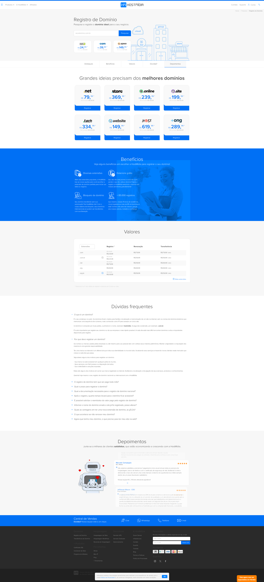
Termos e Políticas (138, 555)
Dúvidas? (153, 64)
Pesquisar (125, 33)
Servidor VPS (117, 535)
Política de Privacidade (140, 558)
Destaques (88, 64)
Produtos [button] (9, 5)
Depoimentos (175, 64)
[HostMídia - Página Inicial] (132, 5)
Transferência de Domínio (82, 539)
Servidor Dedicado (119, 539)
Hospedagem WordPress (101, 539)
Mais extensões (180, 279)
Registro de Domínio (80, 535)
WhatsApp (145, 521)
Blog (134, 552)
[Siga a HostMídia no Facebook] (165, 561)
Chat (127, 521)
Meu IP (96, 554)
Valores (132, 64)
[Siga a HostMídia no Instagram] (155, 561)
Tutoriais (135, 548)
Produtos (244, 11)
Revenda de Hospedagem (102, 542)
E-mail (183, 521)
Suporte (243, 5)
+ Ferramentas (98, 561)
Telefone (165, 521)
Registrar (87, 108)
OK (165, 576)
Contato (234, 5)
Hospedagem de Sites (101, 535)
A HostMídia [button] (21, 5)
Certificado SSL (78, 547)
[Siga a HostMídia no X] (160, 561)
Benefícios (110, 64)
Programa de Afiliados (80, 554)
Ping (95, 557)
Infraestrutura (137, 539)
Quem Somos (137, 535)
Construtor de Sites (80, 551)
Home (237, 11)
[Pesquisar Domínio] (259, 5)
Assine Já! (185, 542)
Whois (95, 551)
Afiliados (33, 5)
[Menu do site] (2, 5)
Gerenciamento (118, 542)
